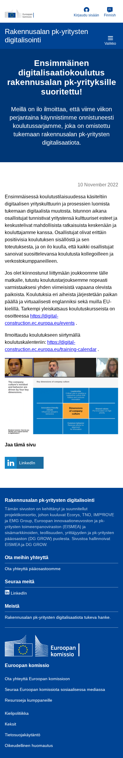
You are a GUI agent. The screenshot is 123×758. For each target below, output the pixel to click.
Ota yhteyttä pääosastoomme (33, 568)
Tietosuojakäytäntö (22, 734)
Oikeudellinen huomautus (29, 745)
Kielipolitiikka (17, 713)
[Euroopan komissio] (42, 646)
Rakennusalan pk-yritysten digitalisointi (49, 500)
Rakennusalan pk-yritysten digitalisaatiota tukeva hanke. (58, 617)
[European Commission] (38, 13)
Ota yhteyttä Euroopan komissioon (37, 678)
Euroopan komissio (27, 665)
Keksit (10, 724)
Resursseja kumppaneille (28, 700)
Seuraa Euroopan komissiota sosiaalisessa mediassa (55, 689)
